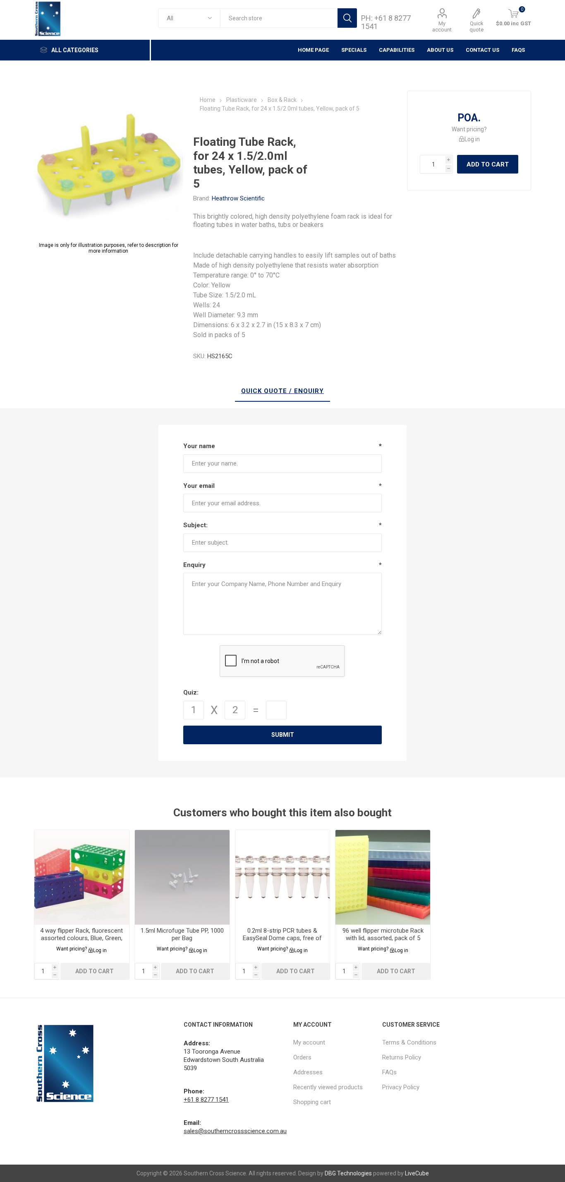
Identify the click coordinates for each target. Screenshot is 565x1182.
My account (442, 26)
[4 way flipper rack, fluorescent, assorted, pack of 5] (81, 877)
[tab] (282, 391)
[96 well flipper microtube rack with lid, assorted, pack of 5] (382, 877)
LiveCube (417, 1173)
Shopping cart (312, 1102)
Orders (302, 1057)
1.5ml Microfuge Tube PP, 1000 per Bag (182, 934)
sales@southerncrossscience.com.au (235, 1131)
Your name (199, 446)
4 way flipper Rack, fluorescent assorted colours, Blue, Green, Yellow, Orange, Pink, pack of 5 (81, 938)
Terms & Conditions (409, 1042)
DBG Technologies (348, 1173)
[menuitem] (333, 1042)
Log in (472, 139)
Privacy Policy (400, 1087)
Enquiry (194, 565)
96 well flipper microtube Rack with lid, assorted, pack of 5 (383, 934)
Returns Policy (401, 1057)
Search (347, 18)
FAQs (518, 50)
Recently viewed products (328, 1087)
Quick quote (476, 26)
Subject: (195, 525)
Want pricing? (469, 129)
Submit (282, 734)
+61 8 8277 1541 (206, 1099)
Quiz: (191, 692)
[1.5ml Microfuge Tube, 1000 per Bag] (182, 877)
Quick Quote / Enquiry (282, 391)
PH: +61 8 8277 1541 (386, 22)
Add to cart (488, 164)
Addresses (308, 1072)
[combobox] (279, 18)
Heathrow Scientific (238, 198)
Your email (199, 486)
